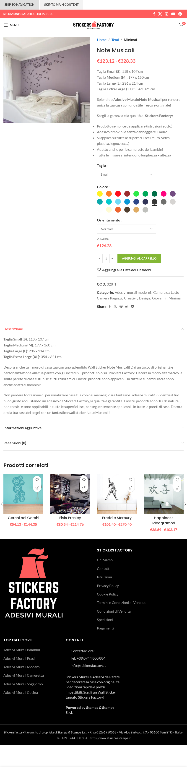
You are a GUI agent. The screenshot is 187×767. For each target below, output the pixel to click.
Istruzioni (104, 577)
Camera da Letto (166, 292)
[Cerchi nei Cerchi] (23, 494)
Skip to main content (61, 4)
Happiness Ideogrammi (163, 520)
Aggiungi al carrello (139, 258)
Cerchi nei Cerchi (23, 517)
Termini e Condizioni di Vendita (121, 602)
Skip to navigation (19, 4)
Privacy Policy (108, 585)
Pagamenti (105, 628)
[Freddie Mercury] (117, 494)
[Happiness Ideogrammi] (164, 494)
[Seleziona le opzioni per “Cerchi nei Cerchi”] (37, 488)
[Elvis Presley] (70, 494)
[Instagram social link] (167, 13)
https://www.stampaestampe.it (110, 738)
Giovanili (159, 298)
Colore (102, 187)
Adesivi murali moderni (133, 292)
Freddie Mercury (117, 517)
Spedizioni (105, 619)
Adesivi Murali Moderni (22, 667)
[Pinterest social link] (180, 13)
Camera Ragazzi (109, 298)
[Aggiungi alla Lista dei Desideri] (37, 480)
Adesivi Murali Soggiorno (23, 684)
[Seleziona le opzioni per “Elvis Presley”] (84, 488)
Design (144, 298)
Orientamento (108, 220)
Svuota (104, 238)
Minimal (130, 39)
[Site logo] (93, 24)
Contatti (103, 568)
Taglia (101, 165)
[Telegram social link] (132, 306)
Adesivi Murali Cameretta (23, 675)
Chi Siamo (105, 560)
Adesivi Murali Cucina (20, 692)
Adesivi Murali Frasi (19, 658)
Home (101, 39)
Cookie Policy (107, 594)
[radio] (100, 194)
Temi (115, 39)
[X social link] (160, 13)
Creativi (130, 298)
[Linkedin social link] (127, 306)
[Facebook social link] (154, 13)
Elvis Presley (70, 517)
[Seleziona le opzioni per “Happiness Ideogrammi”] (177, 488)
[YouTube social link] (173, 13)
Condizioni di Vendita (114, 611)
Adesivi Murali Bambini (21, 649)
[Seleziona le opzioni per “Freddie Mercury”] (131, 488)
